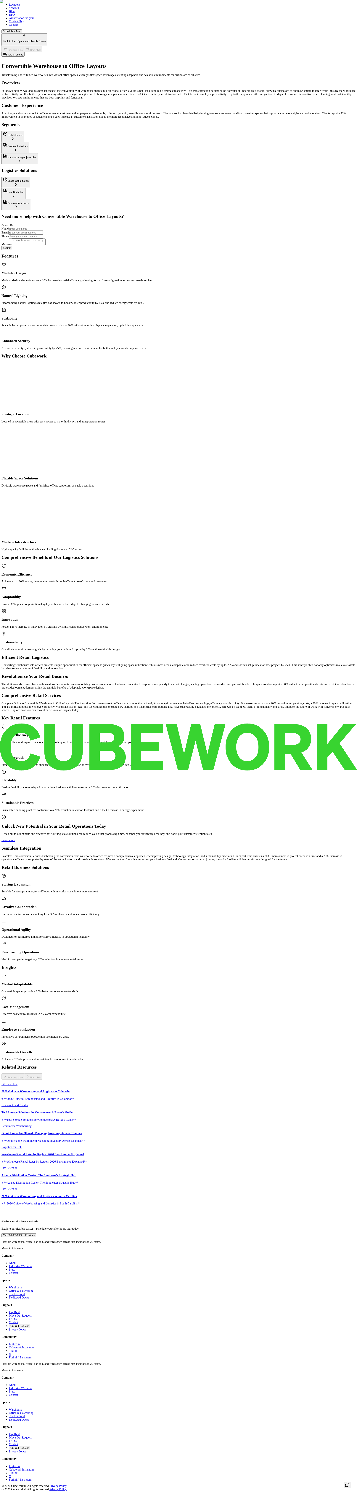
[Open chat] (347, 1485)
